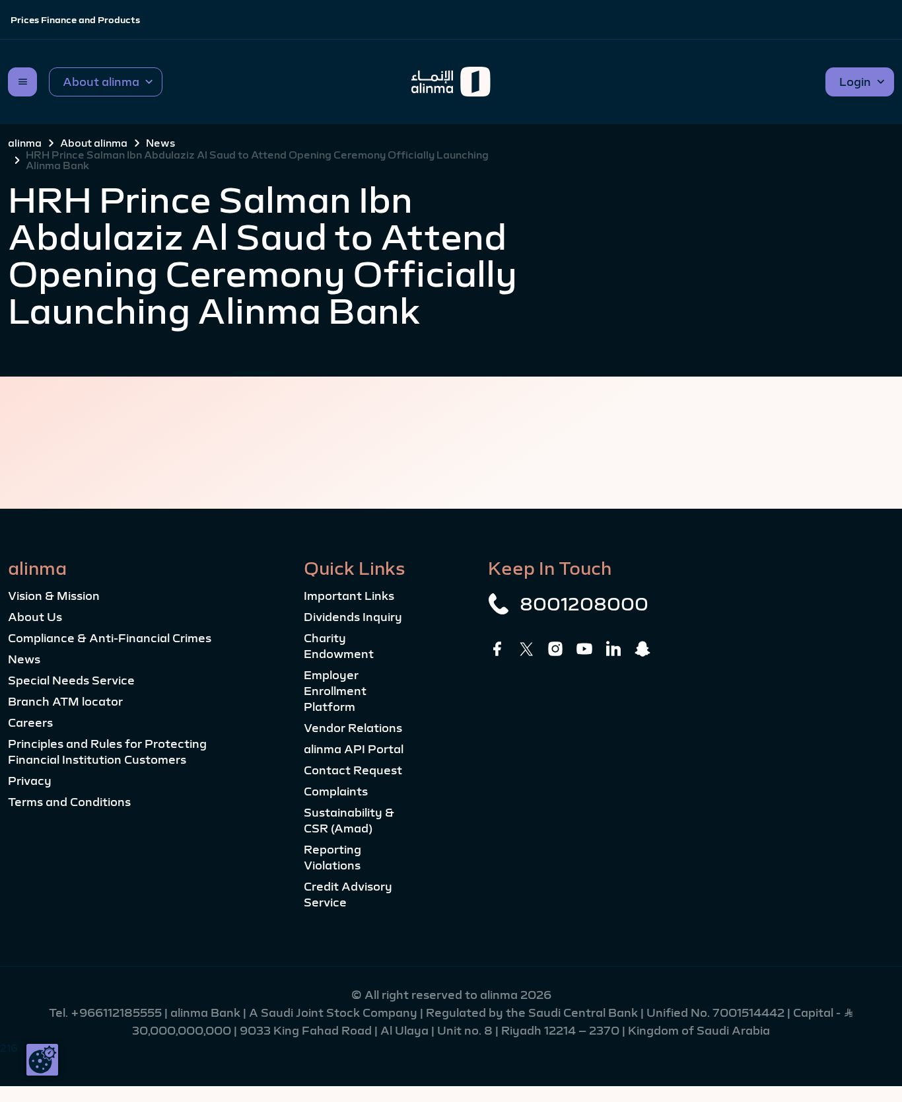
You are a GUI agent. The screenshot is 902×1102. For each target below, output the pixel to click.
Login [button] (855, 82)
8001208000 (584, 604)
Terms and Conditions (69, 802)
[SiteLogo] (451, 82)
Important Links (349, 596)
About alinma (93, 142)
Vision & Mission (54, 596)
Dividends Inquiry (353, 617)
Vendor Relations (353, 728)
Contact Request (353, 770)
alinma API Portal (353, 749)
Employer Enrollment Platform (335, 691)
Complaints (336, 791)
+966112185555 (117, 1013)
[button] (105, 81)
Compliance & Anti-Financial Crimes (109, 638)
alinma (25, 142)
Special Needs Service (71, 680)
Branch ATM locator (65, 702)
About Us (35, 617)
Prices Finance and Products (75, 19)
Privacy (30, 781)
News (160, 142)
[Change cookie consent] (42, 1060)
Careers (30, 723)
